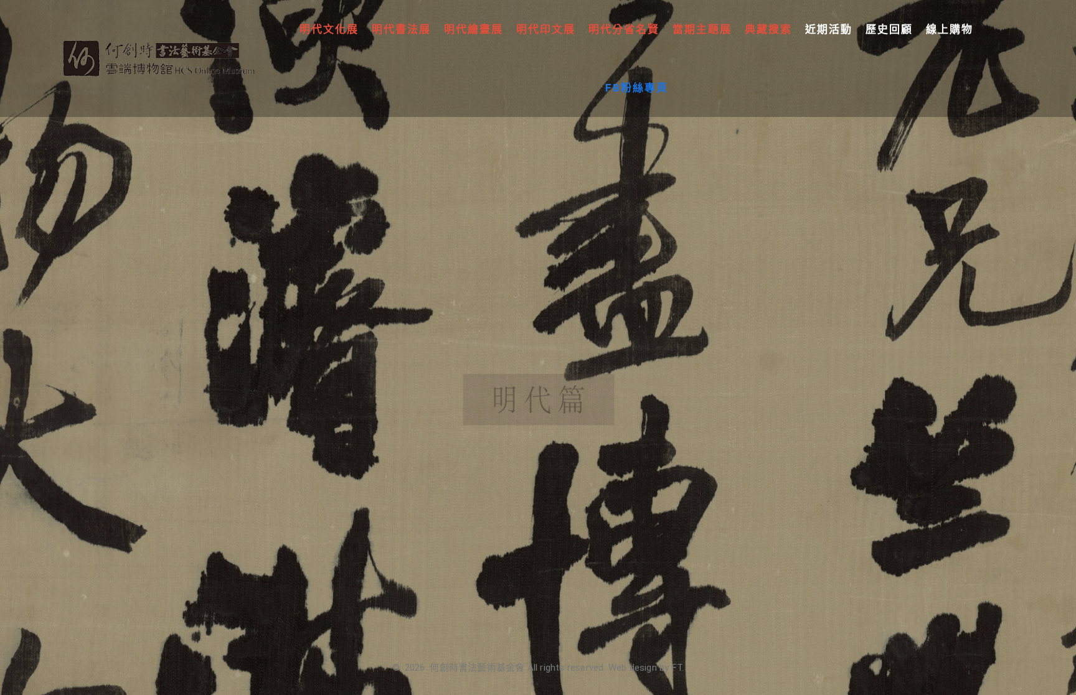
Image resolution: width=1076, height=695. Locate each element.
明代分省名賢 (623, 29)
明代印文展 (545, 29)
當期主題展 (702, 29)
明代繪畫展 (473, 29)
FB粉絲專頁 (636, 88)
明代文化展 (329, 29)
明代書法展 (401, 29)
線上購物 (949, 29)
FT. (678, 667)
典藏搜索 (768, 29)
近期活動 (828, 29)
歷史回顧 (889, 29)
